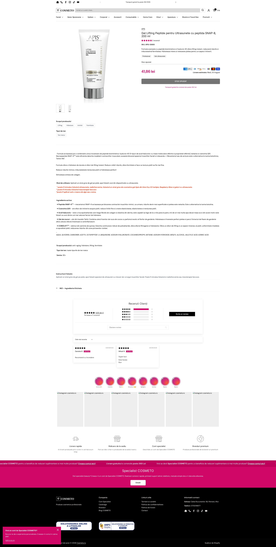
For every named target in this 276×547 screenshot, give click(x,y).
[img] (80, 348)
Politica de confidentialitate (152, 504)
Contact (144, 510)
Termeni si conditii (148, 501)
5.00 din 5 (100, 313)
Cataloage (103, 504)
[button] (146, 40)
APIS (143, 29)
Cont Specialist (105, 501)
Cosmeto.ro (81, 543)
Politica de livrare (148, 507)
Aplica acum (10, 540)
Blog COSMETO (105, 510)
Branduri (102, 507)
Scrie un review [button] (182, 314)
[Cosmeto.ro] (65, 10)
